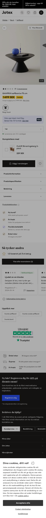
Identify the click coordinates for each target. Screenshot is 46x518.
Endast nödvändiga (23, 509)
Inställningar (23, 514)
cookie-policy (23, 496)
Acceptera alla (23, 503)
